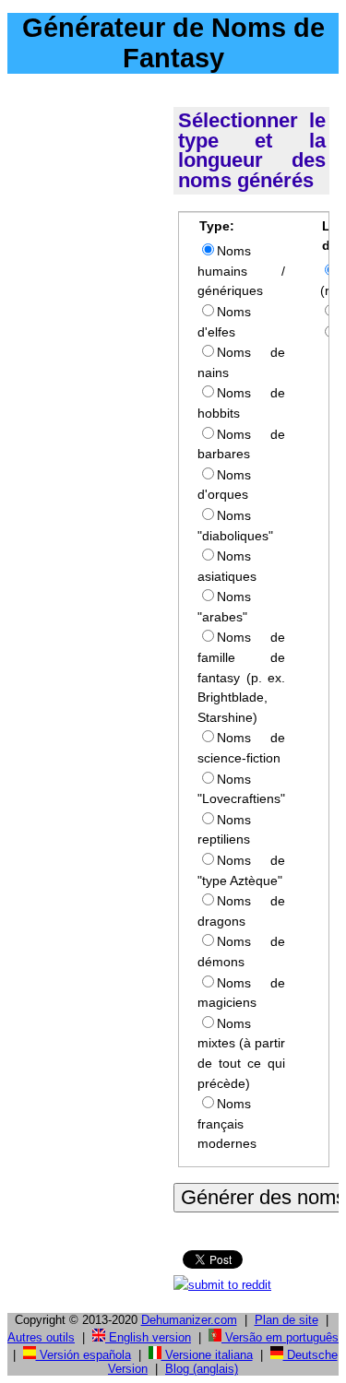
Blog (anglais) (201, 1369)
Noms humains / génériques (241, 270)
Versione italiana (207, 1355)
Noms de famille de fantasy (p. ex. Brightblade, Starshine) (241, 677)
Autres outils (41, 1337)
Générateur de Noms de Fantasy (173, 43)
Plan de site (286, 1320)
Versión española (83, 1355)
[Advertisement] (87, 361)
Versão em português (280, 1337)
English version (148, 1337)
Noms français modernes (227, 1123)
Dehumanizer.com (189, 1320)
